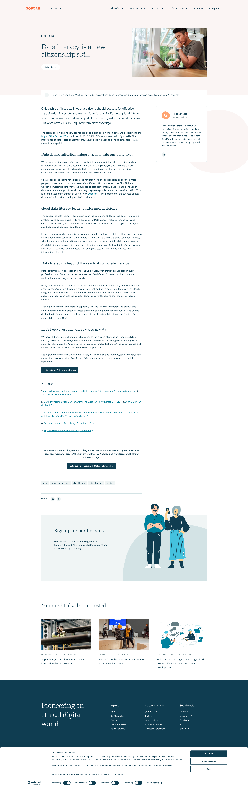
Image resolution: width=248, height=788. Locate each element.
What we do (136, 8)
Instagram (185, 716)
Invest (196, 8)
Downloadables (117, 728)
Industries (114, 8)
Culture (148, 716)
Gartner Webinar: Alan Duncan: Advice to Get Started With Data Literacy (82, 402)
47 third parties (71, 774)
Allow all (209, 754)
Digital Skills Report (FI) (53, 136)
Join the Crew (151, 712)
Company (214, 8)
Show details (153, 783)
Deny (209, 769)
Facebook (184, 720)
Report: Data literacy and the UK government (67, 430)
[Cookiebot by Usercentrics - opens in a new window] (34, 783)
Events (113, 720)
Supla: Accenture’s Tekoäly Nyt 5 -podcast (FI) (68, 423)
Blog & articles (117, 716)
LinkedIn (184, 712)
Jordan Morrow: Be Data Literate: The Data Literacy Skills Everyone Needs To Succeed (88, 391)
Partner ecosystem (153, 724)
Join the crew (176, 8)
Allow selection (209, 761)
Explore (156, 8)
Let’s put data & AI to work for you (60, 370)
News (113, 712)
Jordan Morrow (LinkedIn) (55, 394)
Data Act (92, 193)
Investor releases (118, 724)
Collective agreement (155, 728)
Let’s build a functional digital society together (92, 466)
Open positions (152, 720)
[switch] (92, 783)
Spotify (183, 728)
